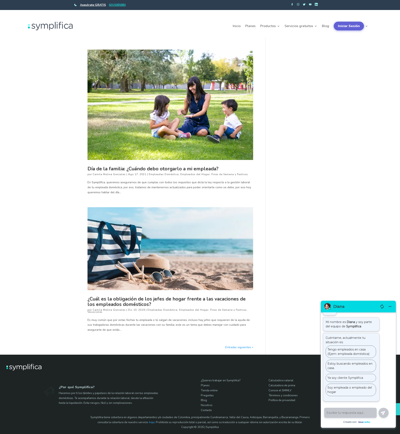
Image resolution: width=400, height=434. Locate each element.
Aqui (152, 422)
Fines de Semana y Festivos (229, 174)
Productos (268, 26)
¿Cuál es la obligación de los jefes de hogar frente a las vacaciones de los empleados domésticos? (167, 302)
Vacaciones (95, 312)
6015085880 (117, 5)
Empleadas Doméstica (164, 174)
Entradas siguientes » (239, 347)
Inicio (237, 26)
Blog (325, 26)
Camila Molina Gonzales (109, 174)
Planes (250, 26)
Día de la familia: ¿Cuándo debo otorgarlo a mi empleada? (153, 168)
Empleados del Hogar (195, 174)
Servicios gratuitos (299, 26)
